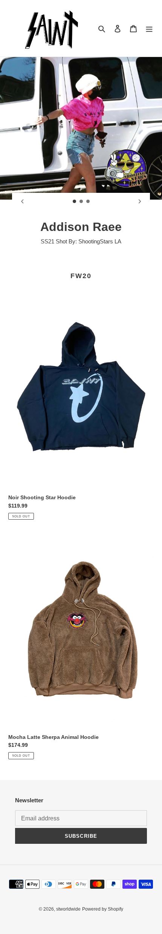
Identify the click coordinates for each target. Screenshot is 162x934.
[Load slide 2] (81, 201)
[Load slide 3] (88, 201)
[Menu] (149, 28)
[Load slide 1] (74, 201)
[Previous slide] (22, 201)
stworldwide (68, 909)
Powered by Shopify (102, 909)
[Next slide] (139, 201)
